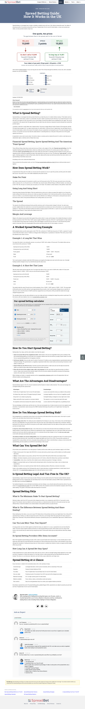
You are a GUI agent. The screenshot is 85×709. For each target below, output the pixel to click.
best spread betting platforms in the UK (46, 162)
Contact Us (58, 703)
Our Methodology (41, 703)
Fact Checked (16, 106)
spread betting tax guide (23, 485)
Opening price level (20, 314)
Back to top (82, 358)
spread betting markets (26, 470)
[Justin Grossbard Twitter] (37, 606)
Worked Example (30, 80)
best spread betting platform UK (21, 356)
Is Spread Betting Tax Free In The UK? (71, 692)
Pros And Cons (29, 84)
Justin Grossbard (31, 91)
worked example (23, 69)
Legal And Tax (48, 80)
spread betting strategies (45, 375)
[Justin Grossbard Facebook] (42, 606)
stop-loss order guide (64, 432)
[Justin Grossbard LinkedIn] (46, 606)
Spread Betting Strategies (48, 692)
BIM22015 (29, 481)
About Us (26, 703)
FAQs (46, 82)
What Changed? (16, 100)
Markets (47, 78)
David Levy (42, 92)
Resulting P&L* (19, 327)
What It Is (28, 76)
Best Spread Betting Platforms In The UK (13, 692)
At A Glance (47, 84)
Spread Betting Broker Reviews (30, 692)
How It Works (29, 78)
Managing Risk (48, 76)
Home (37, 8)
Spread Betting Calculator (10, 694)
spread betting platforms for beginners (27, 358)
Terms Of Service (50, 703)
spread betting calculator (38, 297)
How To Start (29, 82)
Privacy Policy (33, 703)
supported (25, 109)
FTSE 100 (38, 455)
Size (17, 310)
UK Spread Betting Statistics (30, 694)
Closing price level (20, 319)
